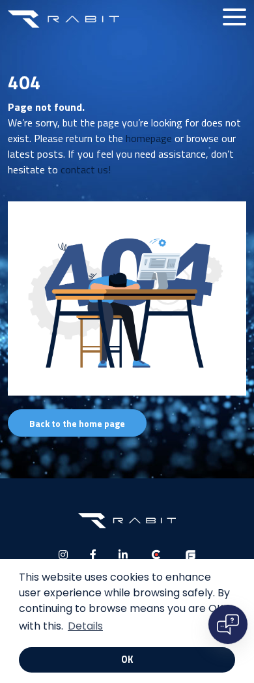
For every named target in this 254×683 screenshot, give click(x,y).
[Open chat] (227, 624)
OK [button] (127, 659)
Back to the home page (77, 423)
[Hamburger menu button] (234, 17)
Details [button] (85, 625)
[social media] (63, 554)
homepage (149, 138)
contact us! (86, 169)
